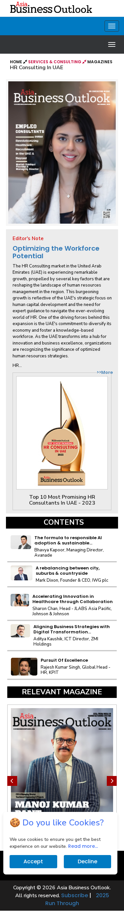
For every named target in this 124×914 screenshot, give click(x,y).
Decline (87, 861)
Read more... (83, 846)
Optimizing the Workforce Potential (56, 252)
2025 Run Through (77, 899)
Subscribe (74, 895)
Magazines (99, 62)
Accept (33, 861)
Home (16, 62)
